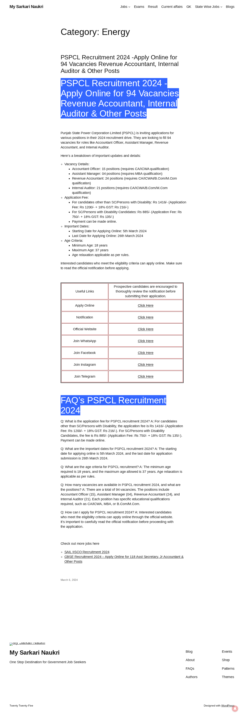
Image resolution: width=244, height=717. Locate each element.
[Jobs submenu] (129, 7)
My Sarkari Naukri (26, 6)
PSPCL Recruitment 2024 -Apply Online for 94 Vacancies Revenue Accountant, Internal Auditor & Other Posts (120, 64)
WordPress (227, 705)
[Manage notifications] (235, 709)
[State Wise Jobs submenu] (221, 7)
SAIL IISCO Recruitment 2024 (86, 552)
